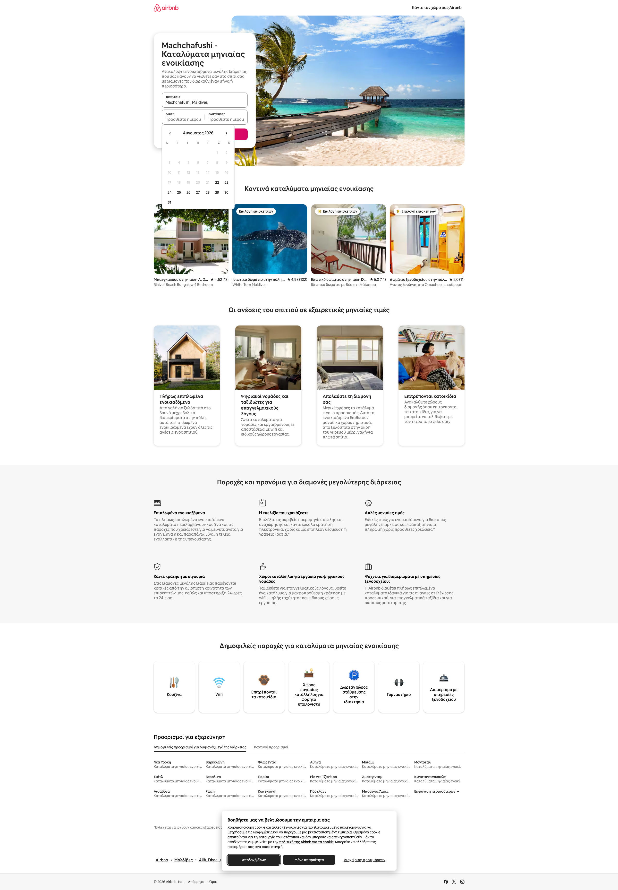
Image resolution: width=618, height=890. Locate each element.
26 (188, 192)
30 (226, 192)
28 (208, 192)
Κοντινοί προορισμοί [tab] (271, 747)
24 (169, 192)
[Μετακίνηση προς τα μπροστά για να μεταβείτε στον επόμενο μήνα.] (226, 133)
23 (227, 182)
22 (217, 182)
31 (169, 202)
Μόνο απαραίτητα (309, 860)
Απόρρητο (196, 882)
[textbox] (183, 119)
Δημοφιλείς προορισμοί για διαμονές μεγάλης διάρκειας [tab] (200, 747)
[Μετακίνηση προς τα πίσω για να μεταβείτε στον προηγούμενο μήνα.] (170, 133)
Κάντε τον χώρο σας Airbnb (437, 7)
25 (179, 192)
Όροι (213, 882)
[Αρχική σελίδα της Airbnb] (166, 7)
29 (217, 192)
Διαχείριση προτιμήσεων (364, 860)
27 (198, 192)
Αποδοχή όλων (254, 860)
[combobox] (205, 102)
